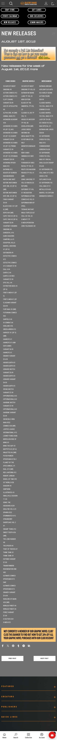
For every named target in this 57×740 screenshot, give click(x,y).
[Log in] (46, 3)
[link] (15, 735)
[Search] (11, 3)
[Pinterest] (13, 645)
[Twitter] (8, 645)
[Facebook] (2, 645)
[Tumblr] (18, 645)
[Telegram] (23, 645)
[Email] (29, 645)
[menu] (3, 3)
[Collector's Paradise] (10, 10)
